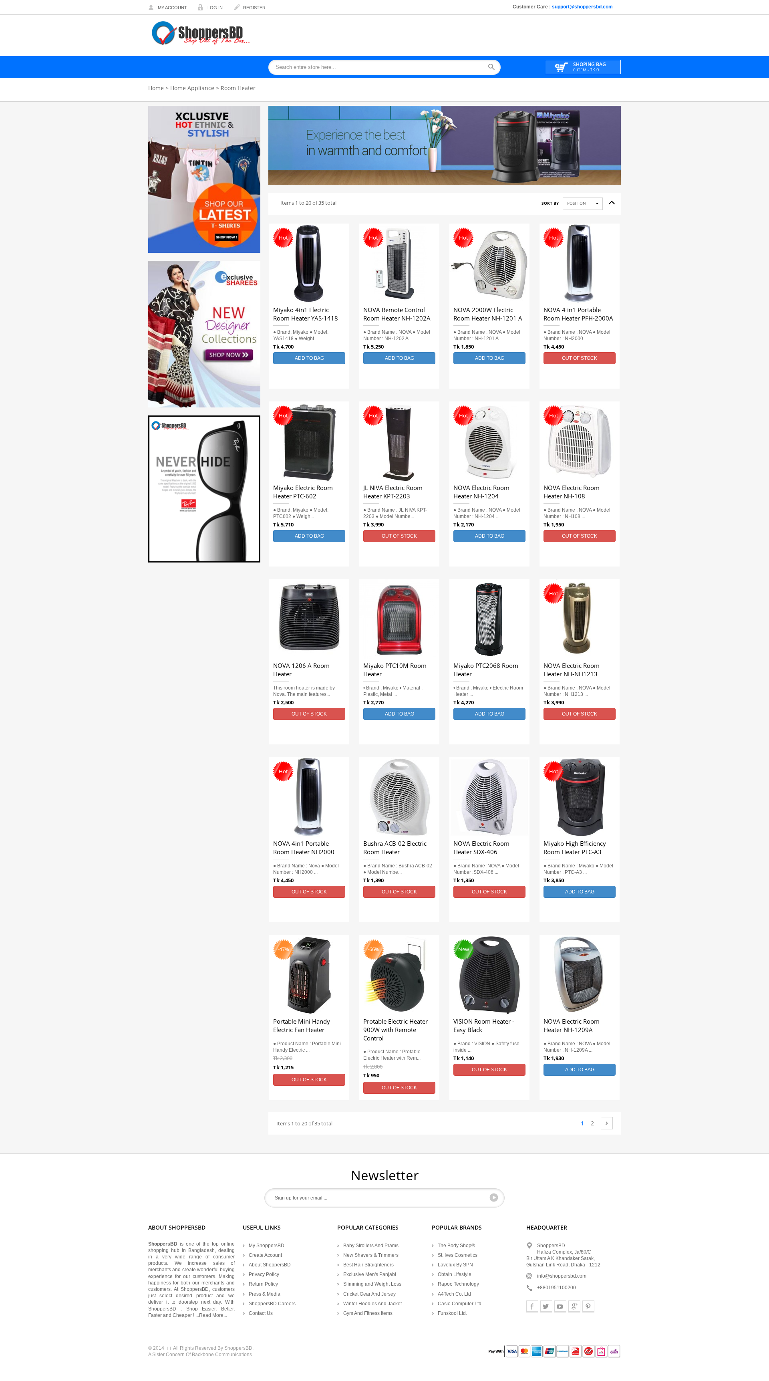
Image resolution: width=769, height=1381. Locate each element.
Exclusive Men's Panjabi (369, 1274)
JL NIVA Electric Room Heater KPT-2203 (393, 492)
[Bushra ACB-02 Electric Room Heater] (399, 797)
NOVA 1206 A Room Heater (301, 670)
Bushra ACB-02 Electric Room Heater (395, 848)
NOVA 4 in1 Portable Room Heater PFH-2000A (578, 314)
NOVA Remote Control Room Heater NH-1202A (397, 314)
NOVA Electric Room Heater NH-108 (572, 492)
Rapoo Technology (458, 1284)
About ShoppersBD (270, 1265)
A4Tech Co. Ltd (454, 1294)
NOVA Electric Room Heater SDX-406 (481, 848)
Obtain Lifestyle (454, 1274)
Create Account (265, 1255)
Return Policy (263, 1284)
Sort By (550, 203)
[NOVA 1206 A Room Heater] (309, 619)
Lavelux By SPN (455, 1265)
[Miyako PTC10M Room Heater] (399, 619)
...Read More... (211, 1315)
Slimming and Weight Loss (372, 1284)
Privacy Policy (264, 1274)
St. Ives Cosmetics (457, 1255)
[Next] (607, 1123)
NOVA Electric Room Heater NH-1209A (572, 1026)
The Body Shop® (456, 1245)
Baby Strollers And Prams (371, 1245)
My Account (172, 7)
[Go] (493, 1197)
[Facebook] (532, 1306)
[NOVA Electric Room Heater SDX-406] (489, 797)
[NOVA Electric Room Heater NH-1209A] (580, 975)
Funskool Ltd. (452, 1313)
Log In (215, 7)
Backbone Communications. (222, 1354)
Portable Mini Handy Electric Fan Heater (301, 1026)
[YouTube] (560, 1306)
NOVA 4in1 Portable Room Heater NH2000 (303, 848)
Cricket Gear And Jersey (369, 1294)
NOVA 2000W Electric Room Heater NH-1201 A (487, 314)
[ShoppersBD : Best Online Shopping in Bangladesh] (201, 33)
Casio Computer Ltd (459, 1303)
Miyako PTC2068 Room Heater (485, 670)
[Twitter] (546, 1306)
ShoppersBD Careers (272, 1303)
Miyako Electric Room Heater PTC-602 (303, 492)
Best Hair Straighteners (368, 1265)
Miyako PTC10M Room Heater (395, 670)
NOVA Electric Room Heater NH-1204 (481, 492)
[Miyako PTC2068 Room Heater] (489, 619)
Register (254, 7)
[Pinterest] (588, 1306)
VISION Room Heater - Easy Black (483, 1026)
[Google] (574, 1306)
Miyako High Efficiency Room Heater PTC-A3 (575, 848)
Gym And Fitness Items (368, 1313)
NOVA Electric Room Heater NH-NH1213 (572, 670)
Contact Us (261, 1313)
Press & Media (264, 1294)
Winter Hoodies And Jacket (372, 1303)
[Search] (494, 67)
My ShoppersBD (266, 1245)
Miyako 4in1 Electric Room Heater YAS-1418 (305, 314)
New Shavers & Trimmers (371, 1255)
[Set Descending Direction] (609, 200)
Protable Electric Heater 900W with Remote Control (395, 1030)
